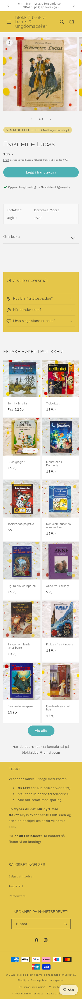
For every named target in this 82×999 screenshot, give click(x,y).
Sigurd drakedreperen (22, 585)
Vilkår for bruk (58, 987)
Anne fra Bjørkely (57, 585)
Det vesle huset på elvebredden (58, 525)
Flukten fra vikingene (59, 644)
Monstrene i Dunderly (54, 464)
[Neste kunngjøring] (74, 5)
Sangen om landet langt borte (19, 646)
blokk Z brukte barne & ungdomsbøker (40, 974)
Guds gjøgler (16, 462)
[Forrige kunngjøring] (8, 5)
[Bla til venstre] (31, 119)
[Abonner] (65, 924)
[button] (9, 22)
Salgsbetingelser (21, 876)
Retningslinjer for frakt (29, 993)
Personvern (17, 896)
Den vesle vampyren (21, 706)
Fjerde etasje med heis (58, 708)
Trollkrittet (52, 403)
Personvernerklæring (32, 987)
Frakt (6, 159)
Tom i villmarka (17, 403)
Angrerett (16, 886)
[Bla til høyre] (51, 119)
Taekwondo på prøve (21, 523)
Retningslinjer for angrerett (48, 980)
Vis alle (41, 731)
